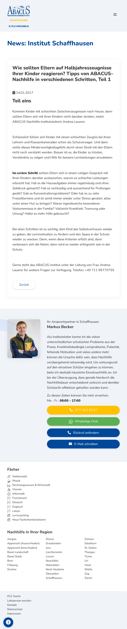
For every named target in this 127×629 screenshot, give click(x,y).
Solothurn (90, 543)
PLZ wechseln (20, 26)
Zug (87, 574)
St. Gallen (91, 548)
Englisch (15, 507)
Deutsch (17, 502)
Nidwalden (52, 565)
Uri (86, 561)
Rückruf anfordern (85, 433)
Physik (16, 481)
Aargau (11, 539)
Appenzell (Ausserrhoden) (23, 543)
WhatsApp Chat (86, 421)
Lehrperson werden (19, 601)
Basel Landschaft (17, 552)
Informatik (18, 494)
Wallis (88, 569)
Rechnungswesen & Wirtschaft (31, 485)
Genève (12, 569)
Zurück (24, 285)
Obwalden (52, 574)
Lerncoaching (20, 515)
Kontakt (12, 605)
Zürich (88, 578)
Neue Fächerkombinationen (29, 520)
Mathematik (19, 476)
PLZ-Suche (14, 596)
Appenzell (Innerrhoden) (22, 548)
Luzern (50, 556)
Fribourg (12, 565)
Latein (16, 511)
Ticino (88, 556)
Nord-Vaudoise (55, 569)
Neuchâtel (52, 561)
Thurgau (90, 552)
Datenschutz (15, 609)
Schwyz (89, 539)
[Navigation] (115, 14)
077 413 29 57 (85, 410)
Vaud (88, 565)
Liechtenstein (54, 552)
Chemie (17, 489)
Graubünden (53, 543)
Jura (48, 548)
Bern (10, 561)
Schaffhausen (54, 578)
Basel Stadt (14, 556)
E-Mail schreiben (86, 444)
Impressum (14, 613)
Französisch (19, 498)
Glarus (50, 539)
